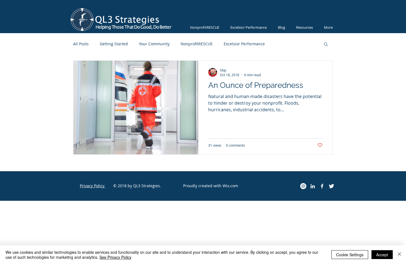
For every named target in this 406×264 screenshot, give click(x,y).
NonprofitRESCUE (197, 43)
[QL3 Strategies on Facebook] (322, 186)
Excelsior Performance (244, 43)
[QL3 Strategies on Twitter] (331, 186)
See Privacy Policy (115, 257)
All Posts (81, 43)
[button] (325, 44)
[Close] (399, 255)
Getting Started (114, 43)
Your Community (154, 43)
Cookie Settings (349, 254)
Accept (382, 254)
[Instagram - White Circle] (303, 186)
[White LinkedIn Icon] (313, 186)
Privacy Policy (93, 185)
